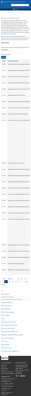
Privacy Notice (19, 371)
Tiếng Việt (3, 388)
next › (26, 281)
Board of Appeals (5, 315)
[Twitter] (19, 376)
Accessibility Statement (21, 366)
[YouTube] (21, 376)
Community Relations (6, 302)
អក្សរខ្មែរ (6, 383)
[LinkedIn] (24, 376)
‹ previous (10, 278)
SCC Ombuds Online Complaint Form (10, 351)
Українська (10, 386)
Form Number (5, 42)
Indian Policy (4, 341)
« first (3, 278)
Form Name (4, 50)
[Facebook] (16, 376)
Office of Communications (7, 312)
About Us (3, 366)
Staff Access (4, 365)
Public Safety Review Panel (8, 328)
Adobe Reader (18, 368)
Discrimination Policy (6, 348)
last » (3, 284)
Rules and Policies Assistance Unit (9, 331)
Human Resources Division (7, 338)
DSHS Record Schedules (8, 297)
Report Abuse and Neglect (7, 373)
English (3, 379)
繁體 (5, 381)
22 (2, 281)
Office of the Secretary (9, 12)
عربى (2, 383)
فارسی (3, 390)
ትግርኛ (3, 394)
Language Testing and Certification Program (12, 335)
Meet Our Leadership (6, 305)
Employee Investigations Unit (8, 322)
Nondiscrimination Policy (21, 365)
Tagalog (3, 392)
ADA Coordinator (5, 344)
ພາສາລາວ (8, 392)
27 (19, 281)
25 (12, 281)
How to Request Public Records (9, 325)
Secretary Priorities (6, 309)
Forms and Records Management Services (12, 299)
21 (25, 278)
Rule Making (18, 373)
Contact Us (4, 370)
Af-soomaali (4, 386)
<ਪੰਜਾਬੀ (11, 383)
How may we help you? (6, 5)
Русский (12, 379)
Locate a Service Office (7, 371)
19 (18, 278)
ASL (6, 394)
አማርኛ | (9, 388)
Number (4, 61)
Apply (3, 57)
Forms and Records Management (18, 39)
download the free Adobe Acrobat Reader (15, 33)
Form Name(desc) (13, 61)
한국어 (9, 381)
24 (9, 281)
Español (7, 379)
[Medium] (26, 376)
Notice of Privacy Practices (22, 370)
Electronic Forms (5, 294)
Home (2, 12)
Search (28, 5)
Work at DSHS (4, 368)
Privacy (3, 318)
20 (21, 278)
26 (15, 281)
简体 (2, 381)
